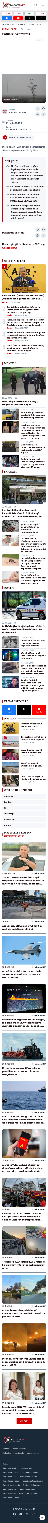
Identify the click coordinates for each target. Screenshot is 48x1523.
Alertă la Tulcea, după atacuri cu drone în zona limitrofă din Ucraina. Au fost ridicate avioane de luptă (22, 1168)
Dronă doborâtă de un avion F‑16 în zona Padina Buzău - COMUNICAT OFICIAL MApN (24, 197)
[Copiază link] (37, 108)
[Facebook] (7, 18)
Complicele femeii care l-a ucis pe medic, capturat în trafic (33, 643)
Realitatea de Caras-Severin (32, 1481)
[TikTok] (41, 18)
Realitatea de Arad (10, 1489)
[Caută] (35, 5)
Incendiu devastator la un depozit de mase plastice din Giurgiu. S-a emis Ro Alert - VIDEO (24, 1362)
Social (10, 315)
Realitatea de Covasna (28, 1477)
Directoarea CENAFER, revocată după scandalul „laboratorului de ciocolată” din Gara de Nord (23, 1410)
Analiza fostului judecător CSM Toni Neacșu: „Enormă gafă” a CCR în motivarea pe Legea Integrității (33, 685)
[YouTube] (18, 18)
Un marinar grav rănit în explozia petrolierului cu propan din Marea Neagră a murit (21, 1071)
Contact (6, 1449)
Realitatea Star (26, 1468)
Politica (5, 302)
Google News (9, 247)
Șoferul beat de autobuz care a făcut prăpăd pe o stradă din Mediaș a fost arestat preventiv (33, 670)
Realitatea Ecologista (11, 1472)
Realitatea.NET (17, 112)
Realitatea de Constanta (32, 1485)
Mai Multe (24, 1421)
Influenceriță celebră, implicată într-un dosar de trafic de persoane (33, 415)
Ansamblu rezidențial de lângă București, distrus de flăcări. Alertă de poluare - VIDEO (23, 1313)
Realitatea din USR (10, 1477)
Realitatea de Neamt (30, 1472)
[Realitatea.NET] (13, 5)
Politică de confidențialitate (13, 1453)
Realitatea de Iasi (9, 1494)
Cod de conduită (33, 1453)
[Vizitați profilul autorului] (4, 111)
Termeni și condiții (19, 1449)
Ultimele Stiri (22, 24)
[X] (30, 18)
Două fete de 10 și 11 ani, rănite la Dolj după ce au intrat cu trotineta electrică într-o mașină (25, 348)
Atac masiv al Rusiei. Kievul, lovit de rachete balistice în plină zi (27, 188)
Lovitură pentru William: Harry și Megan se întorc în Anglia (20, 403)
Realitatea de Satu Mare (28, 1494)
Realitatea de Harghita (11, 1485)
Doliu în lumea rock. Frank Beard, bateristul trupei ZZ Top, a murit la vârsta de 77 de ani (33, 463)
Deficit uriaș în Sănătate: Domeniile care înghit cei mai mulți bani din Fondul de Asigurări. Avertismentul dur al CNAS (33, 545)
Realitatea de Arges (27, 1489)
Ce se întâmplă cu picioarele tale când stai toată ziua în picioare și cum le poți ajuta (33, 579)
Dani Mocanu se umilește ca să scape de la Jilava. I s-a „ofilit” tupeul (33, 448)
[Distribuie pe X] (43, 114)
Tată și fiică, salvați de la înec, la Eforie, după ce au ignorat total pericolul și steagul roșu (23, 310)
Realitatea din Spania (11, 1498)
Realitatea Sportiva (10, 1468)
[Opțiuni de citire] (42, 1517)
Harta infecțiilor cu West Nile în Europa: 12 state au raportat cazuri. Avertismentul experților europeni (33, 563)
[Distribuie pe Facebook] (43, 108)
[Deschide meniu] (43, 5)
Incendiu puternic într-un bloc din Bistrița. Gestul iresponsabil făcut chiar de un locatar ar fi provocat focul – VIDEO (21, 1218)
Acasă (7, 24)
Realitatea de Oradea (11, 1481)
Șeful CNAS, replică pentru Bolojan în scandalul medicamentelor (30, 528)
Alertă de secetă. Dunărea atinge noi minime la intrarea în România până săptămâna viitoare (26, 335)
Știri (13, 24)
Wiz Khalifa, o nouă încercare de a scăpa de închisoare (33, 656)
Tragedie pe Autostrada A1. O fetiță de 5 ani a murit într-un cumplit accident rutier (23, 1265)
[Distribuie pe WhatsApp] (37, 114)
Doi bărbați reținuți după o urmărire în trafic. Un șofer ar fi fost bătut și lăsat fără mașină (23, 629)
